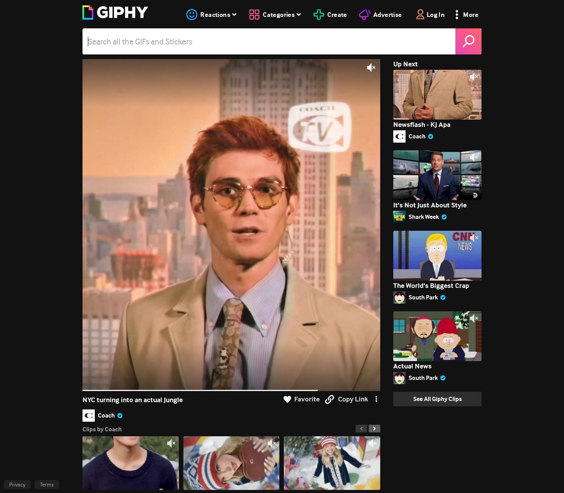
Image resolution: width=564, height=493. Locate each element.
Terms (47, 484)
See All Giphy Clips (437, 399)
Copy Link (353, 399)
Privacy (17, 484)
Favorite (307, 399)
